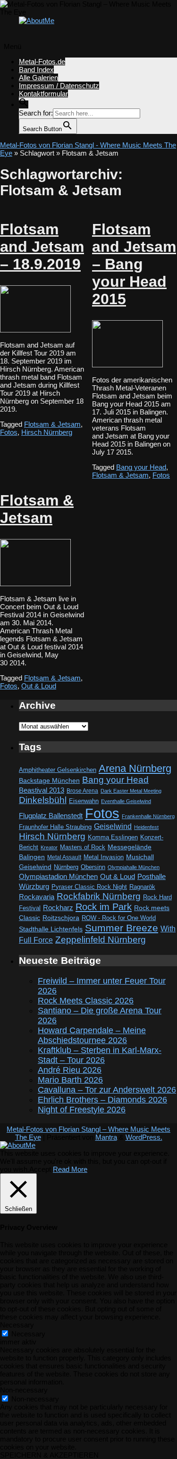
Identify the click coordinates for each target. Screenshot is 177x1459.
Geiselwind (113, 826)
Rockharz (58, 908)
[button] (23, 104)
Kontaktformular (43, 94)
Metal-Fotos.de (42, 62)
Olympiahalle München (134, 867)
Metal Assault (64, 857)
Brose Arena (82, 791)
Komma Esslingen (113, 837)
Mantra (106, 1137)
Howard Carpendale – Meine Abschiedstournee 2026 (92, 1035)
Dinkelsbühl (43, 800)
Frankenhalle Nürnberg (148, 816)
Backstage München (49, 780)
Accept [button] (40, 1169)
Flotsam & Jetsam (52, 424)
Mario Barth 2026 (70, 1080)
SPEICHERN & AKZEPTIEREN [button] (49, 1455)
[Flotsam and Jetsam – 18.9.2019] (35, 330)
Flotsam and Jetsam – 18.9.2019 (42, 247)
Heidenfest (146, 827)
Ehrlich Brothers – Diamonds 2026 (102, 1099)
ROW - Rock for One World (119, 917)
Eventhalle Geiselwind (126, 801)
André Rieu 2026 (69, 1070)
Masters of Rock (82, 847)
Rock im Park (104, 907)
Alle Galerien (38, 78)
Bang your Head (141, 467)
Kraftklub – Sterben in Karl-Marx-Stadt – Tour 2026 (99, 1055)
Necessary (28, 1334)
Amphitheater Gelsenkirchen (57, 769)
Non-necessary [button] (24, 1390)
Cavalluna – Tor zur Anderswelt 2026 (107, 1089)
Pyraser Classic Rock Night (89, 886)
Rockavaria (36, 897)
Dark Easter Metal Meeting (131, 791)
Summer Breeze (121, 928)
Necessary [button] (17, 1325)
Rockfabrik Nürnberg (99, 896)
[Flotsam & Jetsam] (35, 584)
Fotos (8, 432)
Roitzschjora (60, 917)
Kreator (49, 847)
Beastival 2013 (41, 790)
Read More (70, 1169)
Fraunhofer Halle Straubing (55, 826)
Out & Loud (38, 686)
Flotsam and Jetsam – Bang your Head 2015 (134, 264)
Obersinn (93, 866)
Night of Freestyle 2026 (82, 1109)
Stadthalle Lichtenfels (51, 929)
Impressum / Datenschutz (59, 86)
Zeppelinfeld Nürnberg (100, 939)
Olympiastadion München (58, 876)
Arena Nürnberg (135, 768)
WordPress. (144, 1137)
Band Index (36, 70)
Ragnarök (142, 886)
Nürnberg (66, 867)
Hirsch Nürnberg (46, 432)
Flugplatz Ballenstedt (51, 816)
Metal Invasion (104, 857)
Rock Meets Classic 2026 (86, 1000)
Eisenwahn (84, 800)
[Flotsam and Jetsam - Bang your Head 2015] (127, 365)
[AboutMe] (36, 21)
